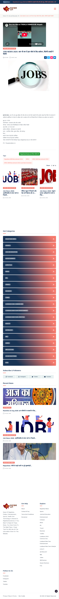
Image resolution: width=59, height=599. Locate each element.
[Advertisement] (29, 103)
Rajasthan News (9, 462)
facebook (10, 376)
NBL (41, 554)
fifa (41, 565)
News (41, 522)
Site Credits (21, 596)
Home (4, 16)
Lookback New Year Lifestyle (48, 546)
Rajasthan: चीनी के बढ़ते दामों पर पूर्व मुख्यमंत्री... (17, 465)
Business (42, 531)
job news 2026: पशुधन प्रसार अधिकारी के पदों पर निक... (47, 193)
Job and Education (13, 16)
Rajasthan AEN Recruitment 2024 (13, 159)
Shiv (7, 57)
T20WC (42, 533)
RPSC (27, 159)
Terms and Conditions (27, 514)
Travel (41, 528)
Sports (41, 511)
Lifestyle (42, 520)
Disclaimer (24, 517)
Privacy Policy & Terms (10, 596)
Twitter (5, 581)
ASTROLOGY (7, 407)
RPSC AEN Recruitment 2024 (40, 159)
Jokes (41, 557)
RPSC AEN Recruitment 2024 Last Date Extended (17, 163)
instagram (23, 376)
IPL (40, 525)
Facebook (5, 576)
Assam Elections (44, 563)
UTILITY (42, 549)
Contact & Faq (25, 511)
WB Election (43, 560)
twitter (36, 376)
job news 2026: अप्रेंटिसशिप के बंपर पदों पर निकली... (11, 193)
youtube (48, 376)
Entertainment (44, 517)
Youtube (5, 584)
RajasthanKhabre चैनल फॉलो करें (29, 154)
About (23, 508)
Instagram (6, 578)
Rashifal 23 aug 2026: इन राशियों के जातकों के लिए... (19, 411)
